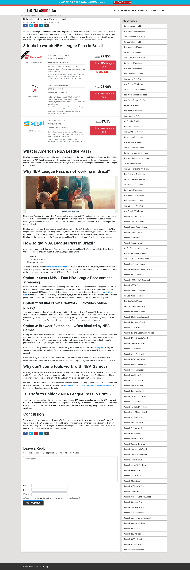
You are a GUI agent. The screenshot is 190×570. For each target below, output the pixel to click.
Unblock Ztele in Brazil (133, 428)
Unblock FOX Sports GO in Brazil (137, 280)
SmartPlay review (33, 96)
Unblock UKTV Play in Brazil (135, 359)
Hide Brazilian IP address (134, 550)
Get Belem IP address (132, 52)
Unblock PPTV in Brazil (133, 232)
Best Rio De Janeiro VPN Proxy (136, 259)
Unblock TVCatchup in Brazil (135, 396)
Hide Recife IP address (133, 111)
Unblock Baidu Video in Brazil (135, 227)
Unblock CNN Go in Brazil (133, 502)
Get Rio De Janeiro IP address (136, 248)
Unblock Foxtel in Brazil (133, 460)
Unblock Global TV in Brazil (134, 417)
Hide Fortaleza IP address (134, 174)
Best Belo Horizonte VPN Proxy (136, 169)
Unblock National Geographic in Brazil (139, 333)
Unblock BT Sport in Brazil (134, 513)
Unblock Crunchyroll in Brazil (135, 454)
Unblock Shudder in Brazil (134, 375)
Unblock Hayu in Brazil (133, 470)
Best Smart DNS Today (51, 22)
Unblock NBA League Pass (103, 65)
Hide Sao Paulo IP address (134, 301)
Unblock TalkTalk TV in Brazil (135, 407)
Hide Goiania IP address (133, 74)
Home (116, 10)
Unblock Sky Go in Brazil (133, 402)
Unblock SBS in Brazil (132, 481)
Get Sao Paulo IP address (134, 296)
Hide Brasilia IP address (133, 201)
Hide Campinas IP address (134, 31)
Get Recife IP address (133, 105)
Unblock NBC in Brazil (132, 433)
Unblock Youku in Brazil (133, 243)
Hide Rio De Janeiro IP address (136, 253)
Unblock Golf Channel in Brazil (136, 291)
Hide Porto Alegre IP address (135, 95)
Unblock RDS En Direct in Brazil (136, 317)
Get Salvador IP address (133, 185)
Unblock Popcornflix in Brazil (135, 449)
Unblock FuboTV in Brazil (134, 370)
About (154, 10)
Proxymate (100, 348)
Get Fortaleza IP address (134, 164)
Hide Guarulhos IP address (134, 47)
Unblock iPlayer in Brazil (133, 544)
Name (25, 486)
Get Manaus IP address (133, 137)
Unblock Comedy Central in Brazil (137, 497)
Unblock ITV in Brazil (132, 529)
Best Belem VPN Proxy (133, 79)
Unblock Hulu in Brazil (132, 534)
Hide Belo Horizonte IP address (136, 158)
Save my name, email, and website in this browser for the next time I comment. (52, 498)
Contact (162, 10)
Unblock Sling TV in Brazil (134, 216)
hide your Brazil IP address (56, 267)
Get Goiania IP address (133, 63)
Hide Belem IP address (133, 68)
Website (26, 494)
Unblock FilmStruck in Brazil (135, 439)
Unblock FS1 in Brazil (132, 328)
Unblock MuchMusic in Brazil (135, 412)
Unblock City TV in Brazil (133, 423)
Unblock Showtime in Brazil (135, 523)
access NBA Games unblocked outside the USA (87, 400)
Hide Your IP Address (122, 2)
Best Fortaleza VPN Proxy (134, 179)
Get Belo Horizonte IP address (136, 153)
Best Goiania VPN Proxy (133, 84)
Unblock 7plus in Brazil (133, 349)
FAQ (147, 10)
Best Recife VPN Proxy (133, 116)
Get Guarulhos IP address (134, 42)
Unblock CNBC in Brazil (133, 539)
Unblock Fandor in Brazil (133, 380)
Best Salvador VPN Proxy (134, 206)
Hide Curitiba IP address (133, 127)
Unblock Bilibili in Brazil (133, 238)
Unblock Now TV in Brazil (134, 391)
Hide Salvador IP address (134, 195)
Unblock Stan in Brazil (132, 476)
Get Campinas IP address (134, 26)
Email (25, 490)
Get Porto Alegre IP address (135, 90)
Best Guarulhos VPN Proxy (134, 58)
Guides (141, 10)
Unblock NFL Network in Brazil (136, 338)
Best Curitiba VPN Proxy (133, 132)
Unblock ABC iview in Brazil (134, 486)
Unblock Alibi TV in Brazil (134, 354)
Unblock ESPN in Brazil (133, 492)
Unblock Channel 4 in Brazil (135, 444)
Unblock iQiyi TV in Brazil (134, 222)
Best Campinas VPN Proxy (134, 37)
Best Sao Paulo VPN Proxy (134, 306)
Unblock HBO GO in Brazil (134, 275)
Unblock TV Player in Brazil (134, 507)
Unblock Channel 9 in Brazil (135, 343)
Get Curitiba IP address (133, 121)
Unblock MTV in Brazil (132, 285)
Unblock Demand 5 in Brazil (135, 365)
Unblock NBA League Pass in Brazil (138, 269)
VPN (134, 10)
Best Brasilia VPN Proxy (133, 211)
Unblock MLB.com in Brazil (134, 264)
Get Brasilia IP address (133, 190)
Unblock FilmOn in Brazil (133, 386)
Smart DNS (125, 10)
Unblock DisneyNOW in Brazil (135, 465)
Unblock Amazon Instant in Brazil (137, 518)
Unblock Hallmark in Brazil (134, 312)
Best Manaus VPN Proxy (134, 148)
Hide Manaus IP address (133, 142)
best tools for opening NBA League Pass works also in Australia (89, 385)
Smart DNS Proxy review (34, 131)
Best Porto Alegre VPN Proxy (135, 100)
